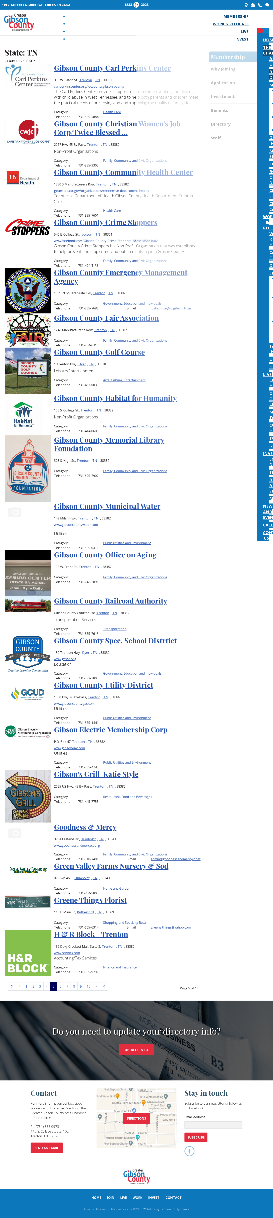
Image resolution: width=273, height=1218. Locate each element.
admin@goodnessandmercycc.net (175, 859)
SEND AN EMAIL (47, 1148)
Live (123, 1197)
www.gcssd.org (65, 659)
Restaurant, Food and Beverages (127, 797)
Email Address (194, 1117)
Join (110, 1197)
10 (88, 986)
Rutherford (85, 912)
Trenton (85, 567)
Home (96, 1197)
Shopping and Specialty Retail (125, 922)
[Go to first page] (12, 986)
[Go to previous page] (19, 986)
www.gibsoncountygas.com (74, 703)
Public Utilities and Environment (127, 718)
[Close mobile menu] (260, 30)
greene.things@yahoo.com (171, 927)
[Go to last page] (104, 986)
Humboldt (88, 839)
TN (97, 567)
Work (137, 1197)
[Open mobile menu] (260, 22)
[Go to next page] (96, 986)
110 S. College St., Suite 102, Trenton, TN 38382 (36, 5)
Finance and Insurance (120, 967)
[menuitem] (236, 16)
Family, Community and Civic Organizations (135, 577)
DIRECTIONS (136, 1118)
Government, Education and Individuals (132, 673)
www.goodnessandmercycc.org (77, 845)
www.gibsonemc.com (69, 748)
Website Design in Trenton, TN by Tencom (166, 1209)
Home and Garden (116, 888)
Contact (173, 1197)
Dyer (85, 652)
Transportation (115, 629)
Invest (153, 1197)
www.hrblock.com (67, 953)
